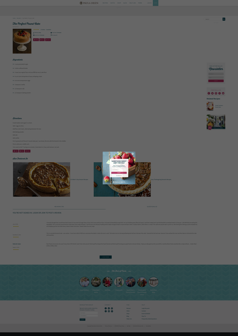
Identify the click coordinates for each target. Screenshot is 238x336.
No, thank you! (119, 175)
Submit (119, 172)
